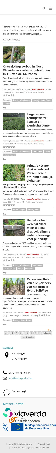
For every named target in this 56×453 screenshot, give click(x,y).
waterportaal (29, 268)
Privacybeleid (44, 444)
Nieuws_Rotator (46, 100)
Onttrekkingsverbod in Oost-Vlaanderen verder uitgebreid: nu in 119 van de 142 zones (26, 70)
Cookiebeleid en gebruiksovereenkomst (30, 447)
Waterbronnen (25, 100)
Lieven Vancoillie (37, 89)
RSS (51, 330)
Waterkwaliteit (37, 151)
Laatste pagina (28, 337)
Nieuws (15, 100)
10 (39, 333)
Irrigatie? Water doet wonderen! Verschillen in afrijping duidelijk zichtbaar (39, 173)
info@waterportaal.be (20, 378)
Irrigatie (35, 100)
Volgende (47, 333)
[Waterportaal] (13, 7)
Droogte (7, 103)
